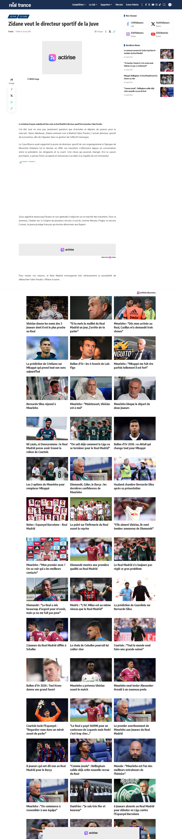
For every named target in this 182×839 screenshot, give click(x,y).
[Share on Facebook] (106, 31)
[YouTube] (153, 5)
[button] (142, 4)
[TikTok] (159, 5)
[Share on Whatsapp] (11, 102)
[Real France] (25, 4)
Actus (13, 16)
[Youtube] (161, 34)
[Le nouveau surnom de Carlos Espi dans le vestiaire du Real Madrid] (167, 54)
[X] (149, 5)
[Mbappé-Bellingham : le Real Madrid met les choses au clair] (167, 79)
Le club (23, 16)
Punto (10, 31)
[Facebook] (146, 5)
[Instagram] (156, 5)
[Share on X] (110, 31)
